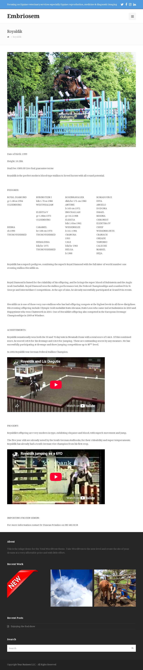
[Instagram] (130, 4)
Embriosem (23, 16)
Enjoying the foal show (23, 626)
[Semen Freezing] (71, 588)
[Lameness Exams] (115, 588)
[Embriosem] (8, 37)
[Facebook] (126, 4)
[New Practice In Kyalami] (28, 588)
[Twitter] (122, 4)
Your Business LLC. (26, 664)
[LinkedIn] (134, 4)
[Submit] (132, 648)
